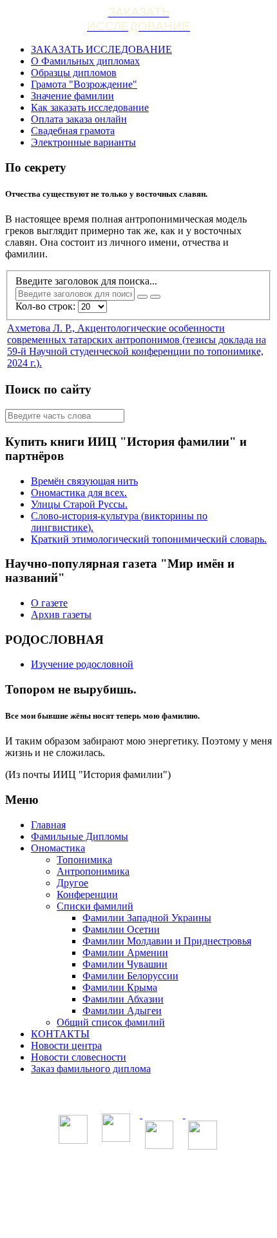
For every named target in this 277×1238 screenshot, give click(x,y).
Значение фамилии (72, 95)
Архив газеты (61, 614)
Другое (72, 882)
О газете (49, 602)
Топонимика (84, 859)
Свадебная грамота (73, 130)
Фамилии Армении (125, 952)
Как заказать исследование (90, 107)
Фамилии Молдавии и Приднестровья (166, 940)
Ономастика (58, 848)
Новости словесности (78, 1057)
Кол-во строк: (46, 306)
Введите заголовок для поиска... (87, 280)
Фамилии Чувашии (124, 964)
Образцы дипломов (74, 72)
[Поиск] (142, 297)
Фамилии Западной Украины (146, 917)
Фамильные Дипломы (79, 836)
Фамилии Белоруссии (130, 975)
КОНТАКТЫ (60, 1033)
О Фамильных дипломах (85, 60)
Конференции (87, 894)
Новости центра (66, 1045)
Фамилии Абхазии (123, 998)
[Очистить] (155, 297)
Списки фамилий (95, 906)
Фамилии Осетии (121, 929)
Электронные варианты (83, 142)
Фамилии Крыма (119, 987)
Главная (48, 824)
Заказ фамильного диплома (91, 1068)
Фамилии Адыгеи (122, 1010)
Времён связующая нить (84, 480)
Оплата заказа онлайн (79, 119)
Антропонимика (93, 871)
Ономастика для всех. (79, 492)
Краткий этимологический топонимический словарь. (149, 539)
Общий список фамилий (111, 1022)
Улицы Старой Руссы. (79, 504)
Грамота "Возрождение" (84, 84)
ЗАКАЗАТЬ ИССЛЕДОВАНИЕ (101, 49)
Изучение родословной (82, 664)
